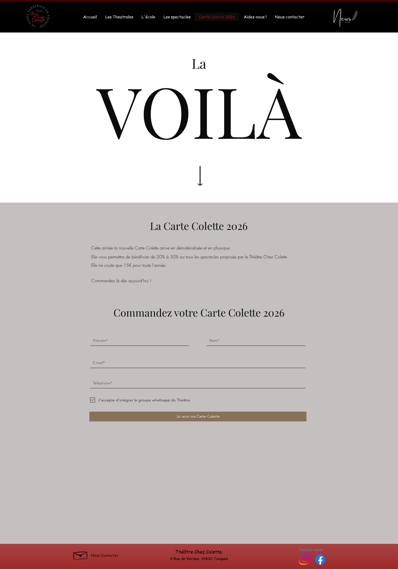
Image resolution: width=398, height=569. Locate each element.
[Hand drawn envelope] (80, 554)
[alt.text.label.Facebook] (320, 559)
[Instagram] (304, 559)
